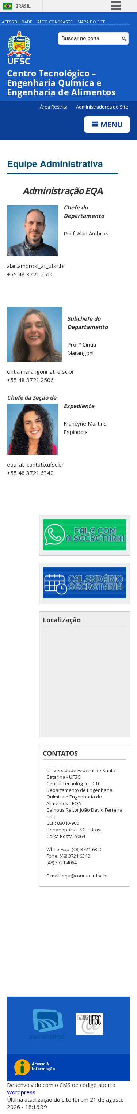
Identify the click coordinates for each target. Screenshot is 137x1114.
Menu (111, 124)
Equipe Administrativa (55, 163)
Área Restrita (54, 107)
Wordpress (21, 1092)
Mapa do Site (91, 21)
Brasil (23, 6)
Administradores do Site (102, 107)
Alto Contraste (54, 21)
